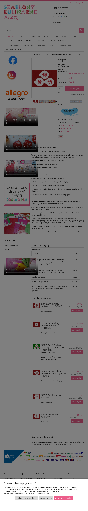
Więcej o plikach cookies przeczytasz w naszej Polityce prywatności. (26, 493)
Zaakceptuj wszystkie (63, 498)
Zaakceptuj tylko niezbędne (27, 498)
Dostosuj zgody (46, 498)
